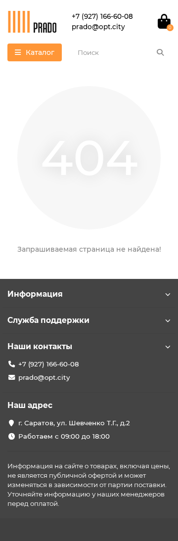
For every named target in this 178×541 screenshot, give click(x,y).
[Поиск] (160, 52)
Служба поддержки (48, 320)
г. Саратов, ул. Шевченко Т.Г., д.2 (74, 423)
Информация (35, 294)
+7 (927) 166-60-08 (48, 364)
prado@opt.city (44, 377)
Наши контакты (39, 346)
